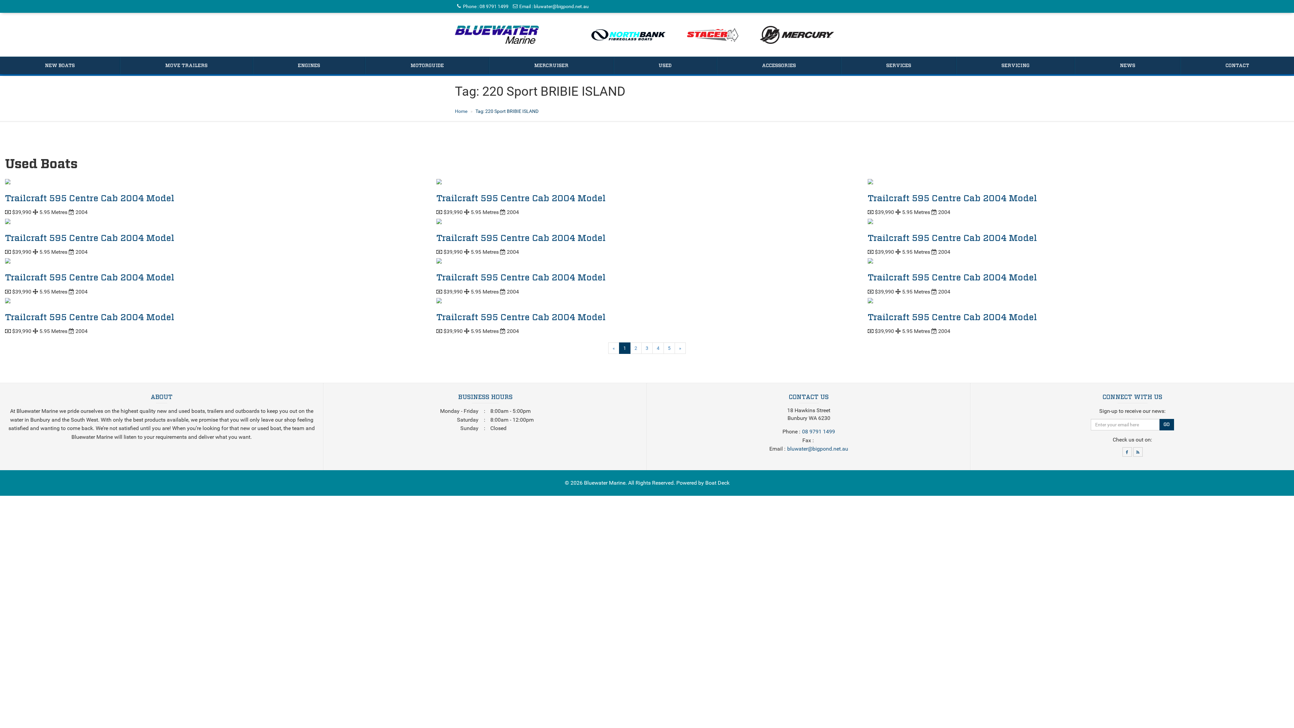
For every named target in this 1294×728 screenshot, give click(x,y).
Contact (1237, 65)
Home (461, 111)
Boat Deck (717, 483)
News (1127, 65)
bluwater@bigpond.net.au (561, 6)
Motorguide (427, 65)
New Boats (60, 65)
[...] (497, 35)
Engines (309, 65)
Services (898, 65)
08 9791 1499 (494, 6)
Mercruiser (551, 65)
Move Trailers (186, 65)
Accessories (779, 65)
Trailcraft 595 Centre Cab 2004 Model (89, 198)
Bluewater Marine (604, 483)
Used (665, 65)
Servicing (1015, 65)
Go (1167, 424)
